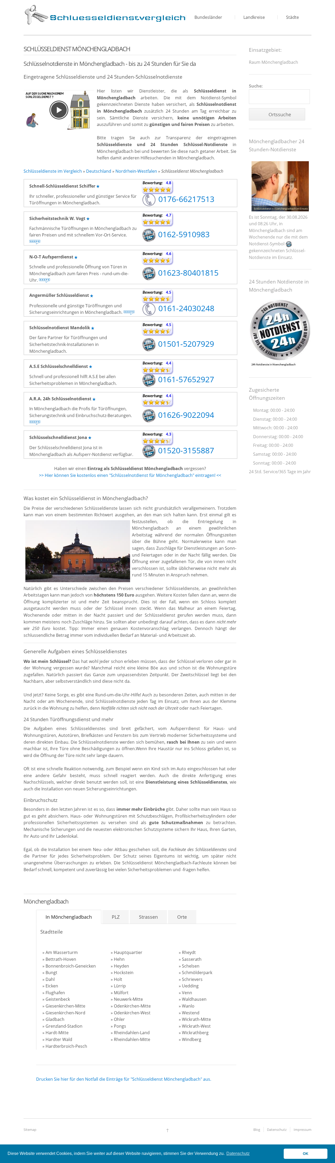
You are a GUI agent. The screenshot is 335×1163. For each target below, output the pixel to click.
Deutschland (98, 171)
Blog (256, 1129)
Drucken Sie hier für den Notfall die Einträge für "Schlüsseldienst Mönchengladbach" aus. (123, 1079)
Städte (292, 17)
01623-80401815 (187, 272)
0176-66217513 (185, 199)
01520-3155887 (185, 450)
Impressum (302, 1129)
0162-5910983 (183, 234)
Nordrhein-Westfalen (136, 171)
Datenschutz (277, 1129)
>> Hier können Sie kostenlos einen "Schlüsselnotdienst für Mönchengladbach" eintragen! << (130, 475)
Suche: (256, 86)
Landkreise (254, 17)
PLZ (116, 917)
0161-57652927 (185, 379)
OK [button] (305, 1154)
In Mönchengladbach (69, 917)
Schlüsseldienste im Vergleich (53, 171)
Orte (182, 917)
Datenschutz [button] (238, 1153)
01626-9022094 (185, 414)
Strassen (148, 917)
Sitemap (30, 1129)
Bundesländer (208, 17)
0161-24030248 (185, 308)
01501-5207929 (185, 343)
